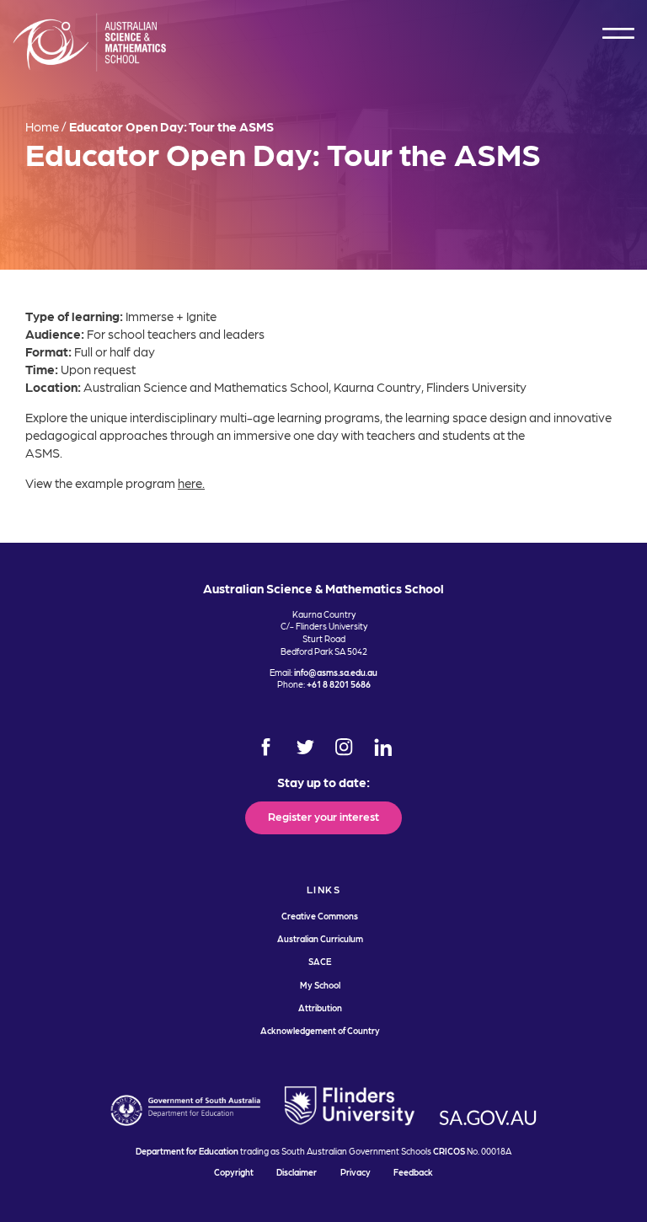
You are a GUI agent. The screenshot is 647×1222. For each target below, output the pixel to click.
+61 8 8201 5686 (339, 683)
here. (191, 482)
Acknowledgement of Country (320, 1030)
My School (320, 984)
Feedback (413, 1171)
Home (42, 126)
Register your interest (323, 816)
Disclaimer (296, 1171)
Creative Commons (319, 915)
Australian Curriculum (320, 938)
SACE (319, 961)
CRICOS (449, 1150)
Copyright (234, 1171)
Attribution (320, 1007)
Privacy (355, 1171)
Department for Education (187, 1150)
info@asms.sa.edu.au (335, 672)
